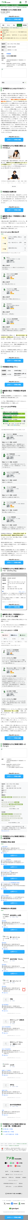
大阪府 (6, 7)
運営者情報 (18, 1177)
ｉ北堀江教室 (4, 846)
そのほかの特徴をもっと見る (14, 808)
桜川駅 (14, 7)
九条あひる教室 (5, 895)
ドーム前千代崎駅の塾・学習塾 (10, 1134)
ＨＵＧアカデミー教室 (6, 871)
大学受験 (20, 1163)
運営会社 (21, 1183)
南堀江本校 (4, 1090)
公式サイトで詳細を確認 (14, 19)
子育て (11, 1166)
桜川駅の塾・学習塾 (8, 1129)
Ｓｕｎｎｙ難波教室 (6, 859)
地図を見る (4, 852)
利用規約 (24, 1177)
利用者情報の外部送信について (10, 1183)
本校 (3, 1110)
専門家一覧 (11, 1177)
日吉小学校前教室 (6, 1027)
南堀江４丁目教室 (6, 1070)
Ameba (8, 1203)
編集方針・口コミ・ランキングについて (14, 1174)
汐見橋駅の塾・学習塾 (8, 1131)
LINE (13, 1163)
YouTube (19, 1166)
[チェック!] (24, 990)
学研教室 (9, 53)
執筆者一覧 (4, 1177)
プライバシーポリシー (13, 1180)
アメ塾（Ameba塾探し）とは (16, 1171)
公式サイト (14, 855)
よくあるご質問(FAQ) (17, 1186)
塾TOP (2, 7)
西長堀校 (4, 921)
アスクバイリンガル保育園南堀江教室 (10, 882)
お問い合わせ (8, 1186)
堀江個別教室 (5, 1004)
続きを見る (14, 186)
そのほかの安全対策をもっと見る (14, 822)
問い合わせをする (5, 830)
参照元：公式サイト (22, 591)
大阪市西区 (10, 7)
